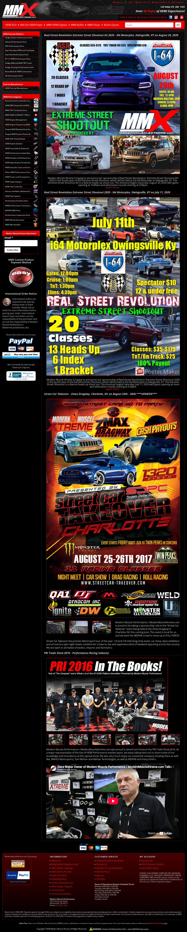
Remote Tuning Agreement (109, 868)
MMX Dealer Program (61, 886)
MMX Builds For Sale (61, 871)
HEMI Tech (11, 24)
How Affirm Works (150, 868)
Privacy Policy (57, 890)
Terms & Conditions (61, 893)
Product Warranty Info (62, 882)
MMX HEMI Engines (56, 24)
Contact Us (101, 864)
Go (178, 24)
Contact (154, 17)
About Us (55, 860)
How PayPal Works (18, 881)
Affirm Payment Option (152, 864)
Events (163, 17)
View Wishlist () (162, 2)
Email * (9, 238)
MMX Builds (77, 24)
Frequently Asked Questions (110, 860)
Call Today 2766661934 (173, 7)
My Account (142, 17)
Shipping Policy (58, 879)
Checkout (179, 2)
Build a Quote (111, 24)
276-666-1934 (61, 905)
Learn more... (113, 187)
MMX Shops (93, 24)
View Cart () (144, 2)
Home (122, 17)
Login (130, 2)
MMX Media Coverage (62, 868)
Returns (100, 875)
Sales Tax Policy (58, 875)
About (131, 17)
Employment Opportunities (64, 864)
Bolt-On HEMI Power (31, 24)
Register (119, 2)
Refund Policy (103, 871)
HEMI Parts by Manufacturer (16, 88)
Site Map (100, 879)
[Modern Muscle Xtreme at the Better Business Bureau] (21, 376)
